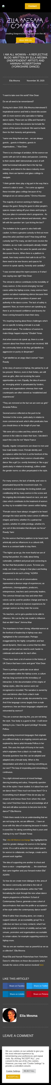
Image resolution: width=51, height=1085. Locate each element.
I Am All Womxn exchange (18, 840)
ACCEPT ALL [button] (13, 1077)
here (42, 965)
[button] (19, 6)
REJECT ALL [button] (29, 1071)
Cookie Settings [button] (13, 1071)
